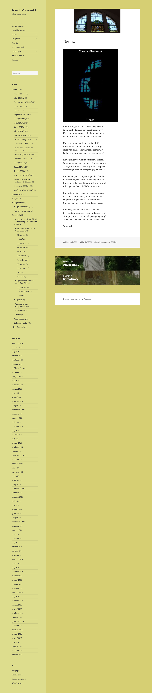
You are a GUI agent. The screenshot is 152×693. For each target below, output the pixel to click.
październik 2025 (19, 368)
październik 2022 (19, 488)
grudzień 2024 (17, 401)
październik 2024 (19, 410)
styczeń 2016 (17, 580)
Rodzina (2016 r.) (20, 135)
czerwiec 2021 (17, 538)
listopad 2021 (17, 518)
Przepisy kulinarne (21, 207)
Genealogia (16, 51)
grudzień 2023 (17, 447)
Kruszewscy (21, 251)
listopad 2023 (17, 451)
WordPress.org (18, 683)
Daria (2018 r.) (19, 127)
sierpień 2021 (17, 530)
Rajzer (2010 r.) (20, 167)
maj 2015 (15, 596)
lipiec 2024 (16, 422)
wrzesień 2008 (17, 650)
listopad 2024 (17, 405)
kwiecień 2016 (17, 572)
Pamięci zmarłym (21, 319)
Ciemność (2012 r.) (21, 158)
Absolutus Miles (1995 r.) (23, 190)
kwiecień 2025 (17, 385)
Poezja (14, 34)
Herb (21, 295)
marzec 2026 (17, 347)
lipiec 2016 (16, 563)
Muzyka (15, 43)
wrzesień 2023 (17, 459)
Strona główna (17, 26)
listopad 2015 (17, 584)
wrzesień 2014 (17, 625)
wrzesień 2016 (17, 555)
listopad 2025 (17, 364)
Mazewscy (21, 264)
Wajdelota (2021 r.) (21, 114)
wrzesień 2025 (17, 372)
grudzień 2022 (17, 480)
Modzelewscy (22, 260)
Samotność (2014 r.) (21, 144)
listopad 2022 (17, 484)
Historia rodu (24, 291)
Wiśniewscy (20, 310)
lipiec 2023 (16, 468)
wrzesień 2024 (17, 414)
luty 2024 (15, 439)
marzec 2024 (17, 434)
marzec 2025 (17, 389)
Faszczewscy (22, 247)
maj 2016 (15, 567)
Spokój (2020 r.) (20, 119)
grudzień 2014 (17, 613)
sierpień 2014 (17, 630)
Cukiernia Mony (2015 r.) (23, 139)
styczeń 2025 (17, 397)
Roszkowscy (21, 276)
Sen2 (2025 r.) (19, 94)
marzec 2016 (17, 576)
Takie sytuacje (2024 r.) (23, 102)
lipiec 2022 (16, 501)
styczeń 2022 (17, 509)
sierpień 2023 (17, 464)
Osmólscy (20, 272)
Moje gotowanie (18, 47)
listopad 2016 (17, 551)
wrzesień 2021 (17, 526)
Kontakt (15, 60)
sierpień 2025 (17, 376)
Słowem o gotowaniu (22, 211)
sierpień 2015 (17, 592)
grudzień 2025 (17, 360)
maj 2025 (15, 381)
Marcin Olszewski (24, 10)
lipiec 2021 (16, 534)
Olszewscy (21, 235)
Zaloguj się (16, 671)
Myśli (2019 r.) (19, 123)
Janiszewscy (21, 268)
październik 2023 (19, 455)
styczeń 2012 (17, 638)
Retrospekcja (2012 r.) (22, 154)
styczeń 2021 (17, 547)
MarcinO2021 (86, 242)
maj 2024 (15, 430)
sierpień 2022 (17, 497)
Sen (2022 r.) (19, 110)
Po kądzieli (18, 300)
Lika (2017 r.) (19, 131)
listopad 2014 (17, 617)
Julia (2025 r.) (19, 98)
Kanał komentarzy (19, 679)
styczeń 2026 (17, 356)
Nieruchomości (18, 56)
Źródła (21, 239)
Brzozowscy (21, 243)
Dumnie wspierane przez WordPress (77, 299)
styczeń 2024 (17, 443)
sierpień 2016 (17, 559)
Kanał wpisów (17, 675)
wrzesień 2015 (17, 588)
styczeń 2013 (17, 634)
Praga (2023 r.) (19, 106)
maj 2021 (15, 542)
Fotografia (16, 39)
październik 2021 (19, 522)
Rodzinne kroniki (20, 323)
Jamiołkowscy (22, 287)
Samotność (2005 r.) (21, 186)
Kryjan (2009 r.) (20, 171)
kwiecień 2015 (17, 601)
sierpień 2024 (17, 418)
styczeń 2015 (17, 609)
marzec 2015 (17, 605)
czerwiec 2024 (17, 426)
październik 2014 (19, 621)
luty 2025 (15, 393)
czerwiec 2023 (17, 472)
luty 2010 (15, 642)
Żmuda (18, 315)
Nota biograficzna (19, 30)
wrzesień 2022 (17, 493)
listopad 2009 (17, 646)
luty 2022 (15, 505)
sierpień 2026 (17, 343)
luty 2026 (15, 351)
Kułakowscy (21, 256)
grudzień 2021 (17, 513)
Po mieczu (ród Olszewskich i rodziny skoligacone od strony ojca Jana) (25, 221)
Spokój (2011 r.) (20, 163)
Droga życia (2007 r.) (22, 175)
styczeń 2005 (17, 655)
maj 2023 (15, 476)
